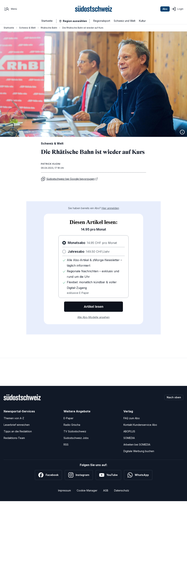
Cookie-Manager (87, 490)
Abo (165, 8)
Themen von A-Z (14, 418)
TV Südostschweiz (75, 431)
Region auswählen (75, 21)
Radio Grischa (72, 424)
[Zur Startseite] (93, 9)
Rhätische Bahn (49, 27)
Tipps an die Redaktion (18, 431)
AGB (105, 490)
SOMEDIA (129, 437)
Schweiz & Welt (27, 27)
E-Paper (68, 418)
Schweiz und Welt (124, 20)
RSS (66, 444)
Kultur (142, 20)
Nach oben (174, 397)
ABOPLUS (129, 431)
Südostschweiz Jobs (76, 437)
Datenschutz (121, 490)
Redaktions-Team (14, 437)
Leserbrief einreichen (17, 424)
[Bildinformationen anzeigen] (182, 132)
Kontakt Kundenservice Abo (140, 424)
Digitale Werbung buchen (138, 451)
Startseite (47, 20)
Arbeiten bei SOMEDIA (136, 444)
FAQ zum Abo (131, 418)
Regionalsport (101, 20)
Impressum (64, 490)
